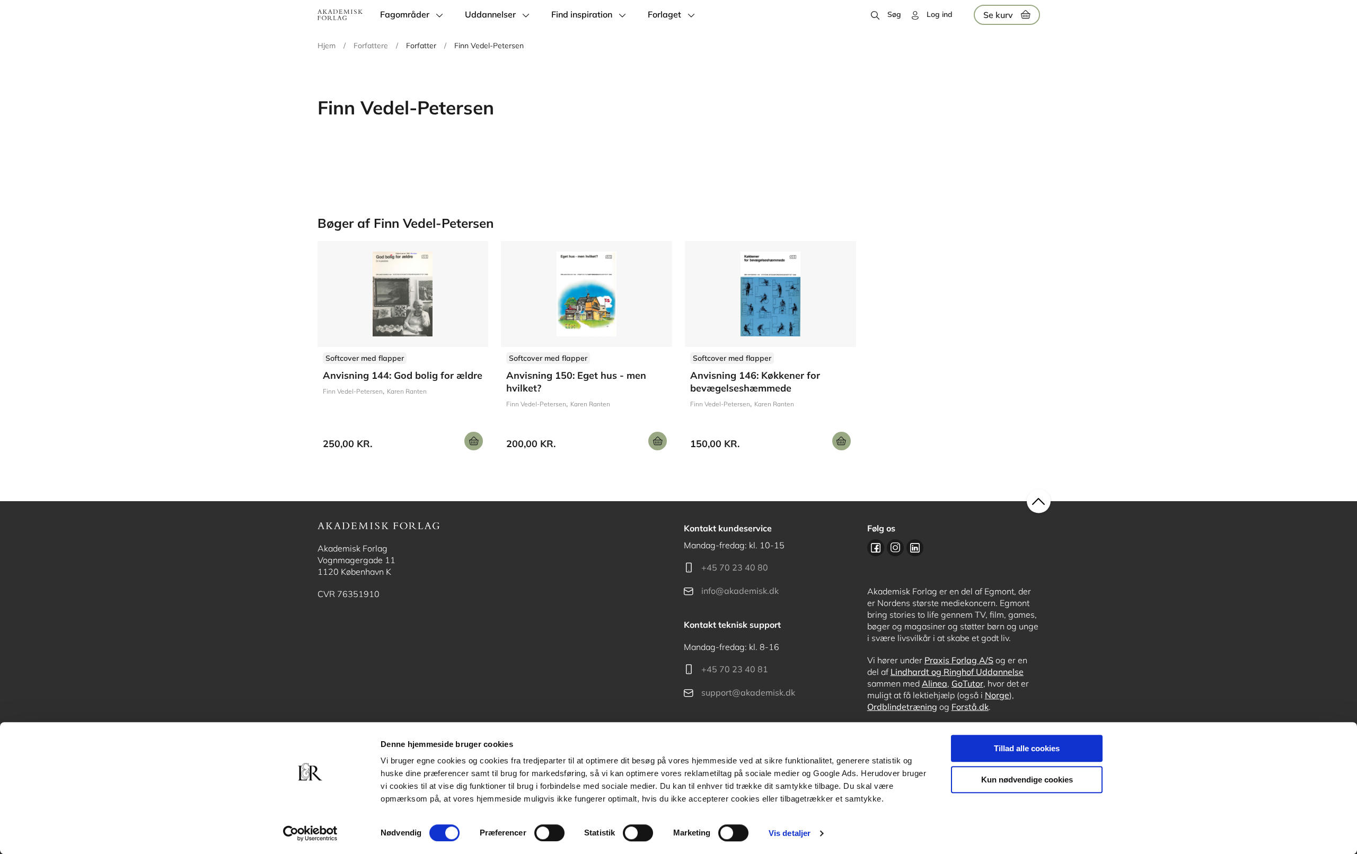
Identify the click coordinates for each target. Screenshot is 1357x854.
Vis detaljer (789, 833)
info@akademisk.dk (740, 590)
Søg (894, 14)
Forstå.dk (970, 706)
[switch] (549, 832)
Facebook (875, 547)
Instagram (895, 547)
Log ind (940, 14)
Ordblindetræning (902, 706)
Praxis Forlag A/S (958, 660)
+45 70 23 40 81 (734, 669)
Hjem (327, 45)
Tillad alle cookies (1027, 748)
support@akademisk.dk (748, 692)
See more (403, 349)
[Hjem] (340, 15)
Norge (997, 695)
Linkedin (914, 547)
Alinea (934, 683)
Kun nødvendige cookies (1027, 779)
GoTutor (967, 683)
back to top (1039, 501)
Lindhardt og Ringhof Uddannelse (957, 671)
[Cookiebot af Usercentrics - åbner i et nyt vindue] (310, 833)
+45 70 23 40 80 (734, 567)
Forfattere (371, 45)
